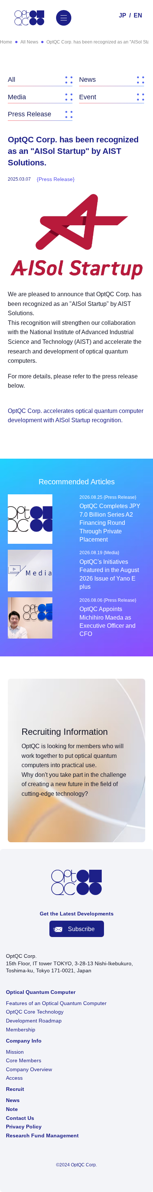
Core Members (23, 1060)
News (13, 1100)
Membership (20, 1030)
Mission (15, 1052)
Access (14, 1078)
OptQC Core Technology (35, 1012)
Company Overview (29, 1069)
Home (6, 42)
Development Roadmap (34, 1021)
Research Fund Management (42, 1135)
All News (29, 42)
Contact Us (20, 1118)
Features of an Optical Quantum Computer (56, 1003)
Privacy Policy (24, 1127)
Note (12, 1109)
